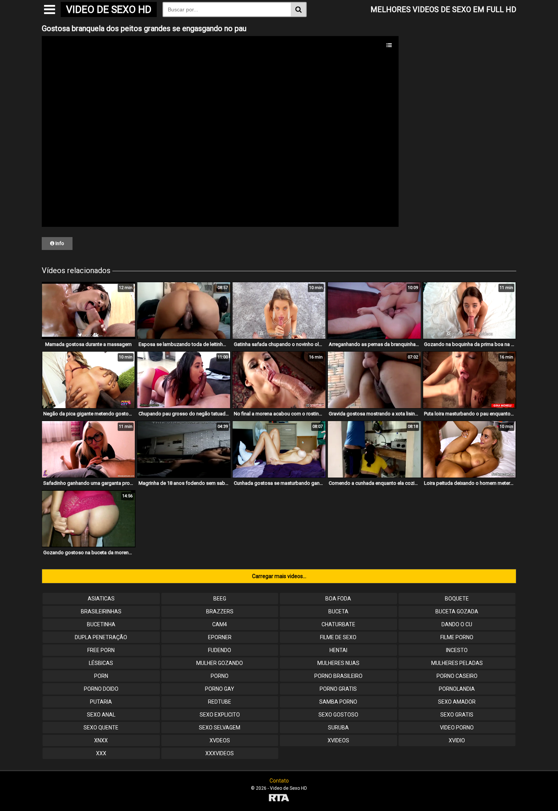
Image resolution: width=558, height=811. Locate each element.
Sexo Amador (457, 702)
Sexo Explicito (220, 715)
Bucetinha (101, 624)
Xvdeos (220, 740)
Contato (279, 781)
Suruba (338, 728)
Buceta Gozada (456, 611)
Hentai (338, 650)
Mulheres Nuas (338, 663)
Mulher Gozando (219, 663)
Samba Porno (338, 702)
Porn (101, 676)
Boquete (457, 599)
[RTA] (279, 798)
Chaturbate (338, 624)
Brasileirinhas (101, 611)
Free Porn (101, 650)
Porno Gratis (338, 689)
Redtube (219, 702)
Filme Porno (456, 637)
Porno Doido (101, 689)
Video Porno (457, 728)
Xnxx (101, 740)
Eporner (220, 637)
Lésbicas (101, 663)
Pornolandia (457, 689)
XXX (101, 753)
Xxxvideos (219, 753)
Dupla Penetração (101, 637)
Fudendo (219, 650)
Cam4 (219, 624)
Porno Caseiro (457, 676)
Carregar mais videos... (279, 576)
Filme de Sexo (338, 637)
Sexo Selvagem (219, 728)
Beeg (219, 599)
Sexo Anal (101, 715)
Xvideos (338, 740)
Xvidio (457, 740)
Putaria (101, 702)
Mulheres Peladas (457, 663)
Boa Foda (338, 599)
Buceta (338, 611)
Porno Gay (219, 689)
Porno (220, 676)
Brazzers (219, 611)
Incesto (457, 650)
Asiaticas (101, 599)
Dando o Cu (456, 624)
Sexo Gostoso (338, 715)
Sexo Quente (101, 728)
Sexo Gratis (456, 715)
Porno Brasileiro (338, 676)
